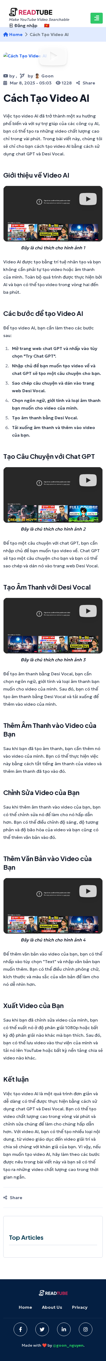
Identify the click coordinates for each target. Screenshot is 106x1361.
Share (89, 83)
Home (25, 1307)
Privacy (80, 1307)
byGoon (41, 75)
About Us (52, 1307)
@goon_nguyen (68, 1345)
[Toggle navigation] (97, 18)
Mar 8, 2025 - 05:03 (31, 83)
